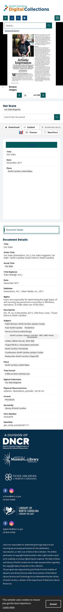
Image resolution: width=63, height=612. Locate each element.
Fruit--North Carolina (13, 327)
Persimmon (29, 327)
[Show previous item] (19, 95)
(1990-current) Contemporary (17, 374)
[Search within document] (57, 117)
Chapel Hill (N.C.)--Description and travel (22, 345)
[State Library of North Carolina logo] (21, 511)
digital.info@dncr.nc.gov (13, 529)
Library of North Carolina (15, 408)
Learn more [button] (9, 607)
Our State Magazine (12, 109)
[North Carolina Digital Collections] (26, 7)
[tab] (31, 145)
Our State (9, 266)
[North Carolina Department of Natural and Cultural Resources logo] (16, 441)
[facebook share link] (5, 490)
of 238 (37, 95)
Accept (53, 604)
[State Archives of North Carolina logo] (21, 477)
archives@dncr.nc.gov (12, 496)
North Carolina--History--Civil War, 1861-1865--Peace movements (32, 336)
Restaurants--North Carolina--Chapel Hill (22, 356)
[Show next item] (43, 95)
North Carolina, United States (20, 171)
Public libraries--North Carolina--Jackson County (25, 324)
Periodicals (9, 399)
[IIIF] (21, 132)
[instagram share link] (11, 490)
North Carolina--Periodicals (16, 348)
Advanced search (12, 30)
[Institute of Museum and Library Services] (21, 459)
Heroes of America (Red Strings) (18, 331)
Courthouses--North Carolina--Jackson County (24, 352)
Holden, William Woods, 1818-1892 (19, 341)
